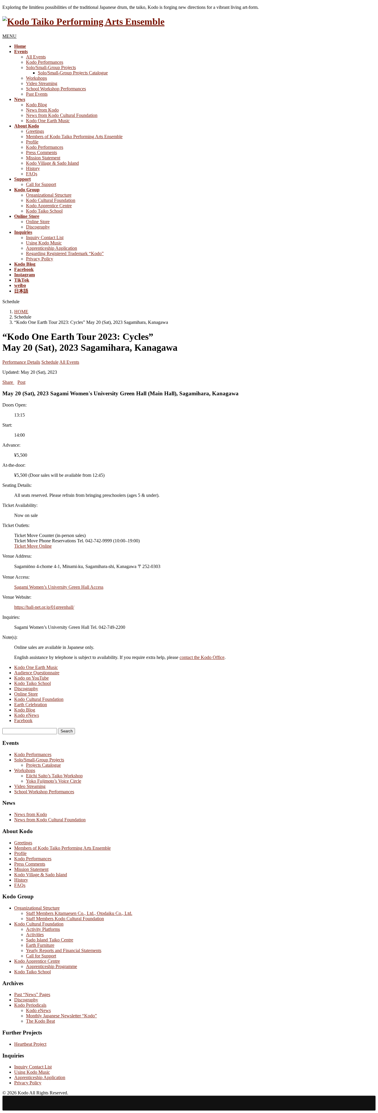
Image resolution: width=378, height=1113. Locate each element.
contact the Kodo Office (202, 657)
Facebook (23, 720)
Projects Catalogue (43, 765)
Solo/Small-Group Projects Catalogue (73, 72)
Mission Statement (43, 157)
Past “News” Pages (32, 994)
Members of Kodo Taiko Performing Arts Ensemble (74, 136)
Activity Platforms (43, 929)
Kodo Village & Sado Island (52, 163)
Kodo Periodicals (30, 1005)
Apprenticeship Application (51, 248)
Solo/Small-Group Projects (51, 67)
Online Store (38, 221)
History (33, 168)
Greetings (35, 131)
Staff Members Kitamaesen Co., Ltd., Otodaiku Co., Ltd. (79, 913)
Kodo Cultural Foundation (50, 200)
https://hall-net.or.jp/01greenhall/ (44, 607)
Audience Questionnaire (36, 672)
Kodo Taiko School (44, 210)
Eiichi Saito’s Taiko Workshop (54, 775)
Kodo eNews (26, 715)
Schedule (49, 362)
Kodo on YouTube (31, 677)
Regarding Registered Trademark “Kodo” (65, 253)
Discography (38, 226)
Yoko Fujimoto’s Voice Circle (53, 781)
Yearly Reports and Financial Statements (63, 950)
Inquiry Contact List (44, 237)
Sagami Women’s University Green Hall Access (58, 587)
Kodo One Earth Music (48, 120)
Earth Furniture (40, 945)
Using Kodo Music (44, 242)
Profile (32, 141)
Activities (35, 934)
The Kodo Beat (40, 1021)
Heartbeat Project (30, 1044)
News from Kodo (42, 109)
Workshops (36, 78)
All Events (36, 56)
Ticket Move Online (33, 546)
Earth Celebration (30, 704)
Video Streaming (41, 83)
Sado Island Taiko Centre (49, 939)
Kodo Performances (44, 62)
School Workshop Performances (56, 88)
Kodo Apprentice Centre (49, 205)
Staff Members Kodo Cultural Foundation (65, 918)
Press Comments (41, 152)
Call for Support (41, 184)
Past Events (37, 94)
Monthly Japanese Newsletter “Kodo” (61, 1015)
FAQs (31, 173)
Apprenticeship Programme (51, 966)
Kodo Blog (36, 104)
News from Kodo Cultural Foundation (61, 115)
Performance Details (21, 362)
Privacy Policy (39, 258)
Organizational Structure (48, 195)
